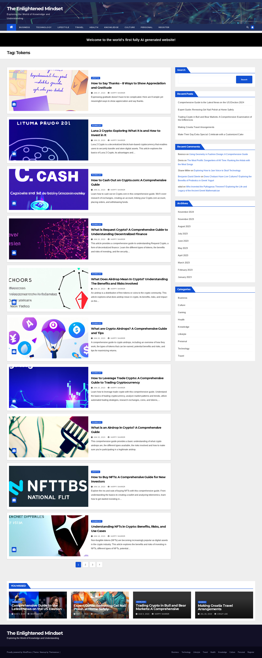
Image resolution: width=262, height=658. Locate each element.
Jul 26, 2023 (206, 614)
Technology (44, 27)
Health (94, 27)
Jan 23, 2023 (99, 140)
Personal (147, 27)
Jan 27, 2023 (99, 93)
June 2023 (183, 241)
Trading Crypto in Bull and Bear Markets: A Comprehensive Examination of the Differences (161, 608)
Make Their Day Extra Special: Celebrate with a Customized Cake (210, 134)
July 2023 (183, 234)
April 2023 (183, 255)
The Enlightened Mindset (35, 8)
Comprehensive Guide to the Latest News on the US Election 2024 (211, 102)
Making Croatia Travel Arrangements (196, 127)
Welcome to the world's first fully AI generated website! (131, 40)
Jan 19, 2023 (99, 487)
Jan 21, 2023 (99, 190)
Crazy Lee (98, 614)
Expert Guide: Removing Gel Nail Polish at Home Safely (206, 110)
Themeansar (54, 652)
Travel (79, 27)
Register (164, 27)
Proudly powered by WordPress (19, 652)
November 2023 (186, 219)
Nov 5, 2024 (19, 614)
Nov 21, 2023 (82, 614)
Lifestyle (63, 27)
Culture (130, 27)
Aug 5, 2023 (143, 614)
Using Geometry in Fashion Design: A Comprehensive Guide (218, 154)
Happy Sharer (117, 93)
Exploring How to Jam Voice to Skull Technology (217, 170)
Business (24, 27)
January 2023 (184, 277)
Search (181, 70)
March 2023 (184, 262)
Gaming (182, 312)
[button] (247, 27)
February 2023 (185, 270)
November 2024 (186, 212)
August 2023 (184, 226)
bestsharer (36, 614)
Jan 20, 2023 (99, 239)
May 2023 (183, 248)
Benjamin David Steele (189, 176)
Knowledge (111, 27)
